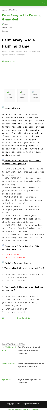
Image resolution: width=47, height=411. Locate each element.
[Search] (43, 2)
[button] (7, 28)
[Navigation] (3, 3)
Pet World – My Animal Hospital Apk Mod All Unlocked (29, 350)
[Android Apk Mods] (24, 2)
